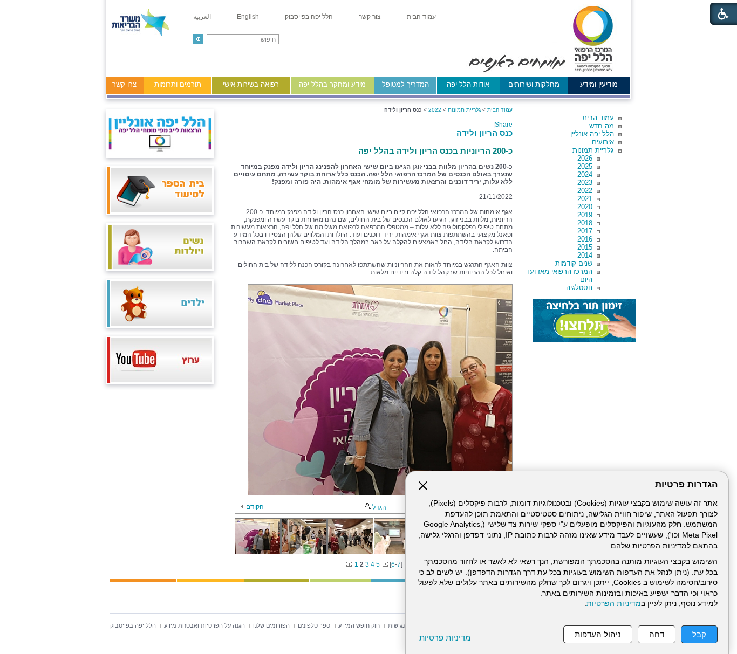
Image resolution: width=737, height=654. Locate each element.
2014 (584, 255)
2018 (584, 223)
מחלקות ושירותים (533, 84)
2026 (584, 158)
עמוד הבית (598, 118)
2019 (584, 215)
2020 (584, 207)
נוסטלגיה (579, 288)
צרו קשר (124, 84)
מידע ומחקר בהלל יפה (332, 84)
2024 (584, 174)
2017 (584, 231)
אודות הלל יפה (468, 84)
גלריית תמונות (593, 150)
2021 (584, 199)
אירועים (603, 142)
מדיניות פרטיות (444, 637)
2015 (584, 247)
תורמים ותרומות (177, 84)
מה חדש (601, 126)
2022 (584, 191)
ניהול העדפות (598, 634)
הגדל (379, 507)
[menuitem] (421, 16)
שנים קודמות (573, 263)
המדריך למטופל (405, 84)
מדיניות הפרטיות (613, 604)
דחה (656, 634)
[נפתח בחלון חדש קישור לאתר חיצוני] (584, 320)
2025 (584, 166)
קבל (699, 634)
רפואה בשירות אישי (251, 84)
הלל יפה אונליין (592, 134)
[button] (198, 39)
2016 (584, 239)
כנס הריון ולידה (484, 132)
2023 (584, 182)
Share (504, 124)
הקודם (255, 507)
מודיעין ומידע (599, 84)
